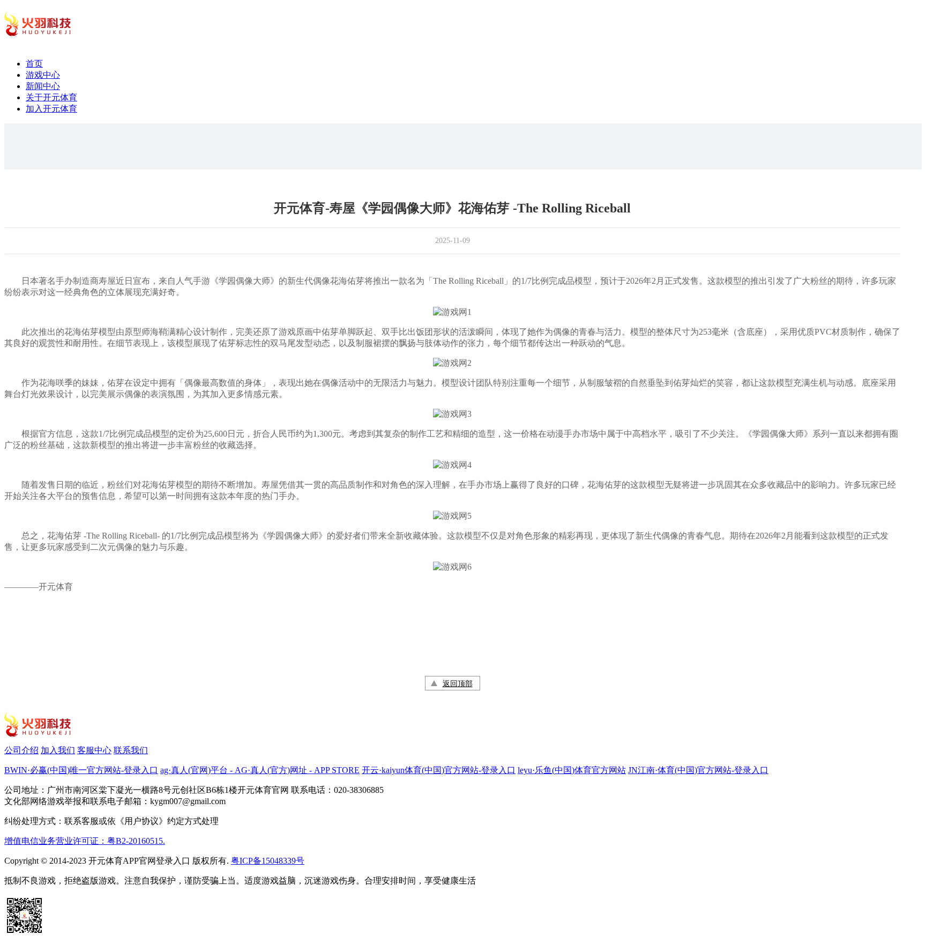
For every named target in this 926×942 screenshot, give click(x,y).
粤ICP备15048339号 (267, 860)
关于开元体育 (51, 97)
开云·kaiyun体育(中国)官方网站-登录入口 (439, 770)
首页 (34, 63)
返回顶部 (458, 684)
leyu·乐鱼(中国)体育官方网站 (572, 770)
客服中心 (94, 750)
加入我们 (58, 750)
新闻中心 (43, 86)
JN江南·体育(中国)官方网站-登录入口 (698, 770)
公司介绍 (21, 750)
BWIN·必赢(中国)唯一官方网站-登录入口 (81, 770)
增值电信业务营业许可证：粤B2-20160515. (84, 840)
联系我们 (131, 750)
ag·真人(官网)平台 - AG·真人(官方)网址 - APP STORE (260, 770)
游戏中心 (43, 74)
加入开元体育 (51, 108)
